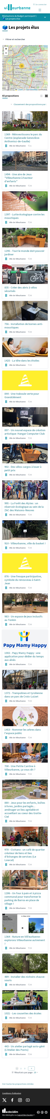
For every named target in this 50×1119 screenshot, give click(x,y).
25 (35, 1072)
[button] (33, 75)
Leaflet (20, 89)
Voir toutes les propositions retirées (18, 1084)
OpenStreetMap (32, 89)
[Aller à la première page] (19, 7)
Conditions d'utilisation (11, 1093)
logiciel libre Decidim (26, 1115)
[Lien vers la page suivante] (31, 1068)
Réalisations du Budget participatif (19, 15)
